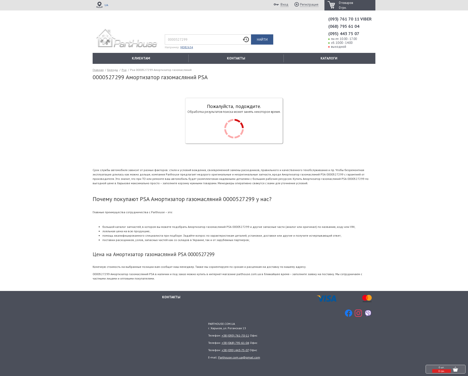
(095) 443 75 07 (343, 33)
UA (106, 5)
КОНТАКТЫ (236, 58)
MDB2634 (186, 47)
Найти (262, 39)
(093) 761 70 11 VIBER (350, 19)
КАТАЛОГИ (329, 58)
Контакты (171, 297)
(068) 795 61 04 (343, 26)
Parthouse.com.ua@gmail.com (239, 357)
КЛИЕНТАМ (141, 58)
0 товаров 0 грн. (346, 5)
